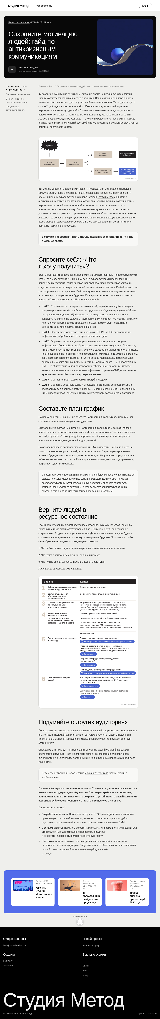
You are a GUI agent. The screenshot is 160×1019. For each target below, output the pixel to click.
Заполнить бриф (91, 945)
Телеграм (8, 965)
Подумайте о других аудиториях (15, 108)
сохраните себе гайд (96, 773)
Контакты (152, 1013)
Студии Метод (106, 197)
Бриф (145, 6)
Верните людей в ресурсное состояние (17, 100)
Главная (42, 86)
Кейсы (85, 965)
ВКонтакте (8, 960)
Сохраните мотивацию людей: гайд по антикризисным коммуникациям (90, 86)
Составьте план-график (18, 94)
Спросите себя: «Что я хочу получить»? (16, 88)
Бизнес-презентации (19, 22)
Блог (51, 86)
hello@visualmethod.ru (14, 945)
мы (45, 807)
